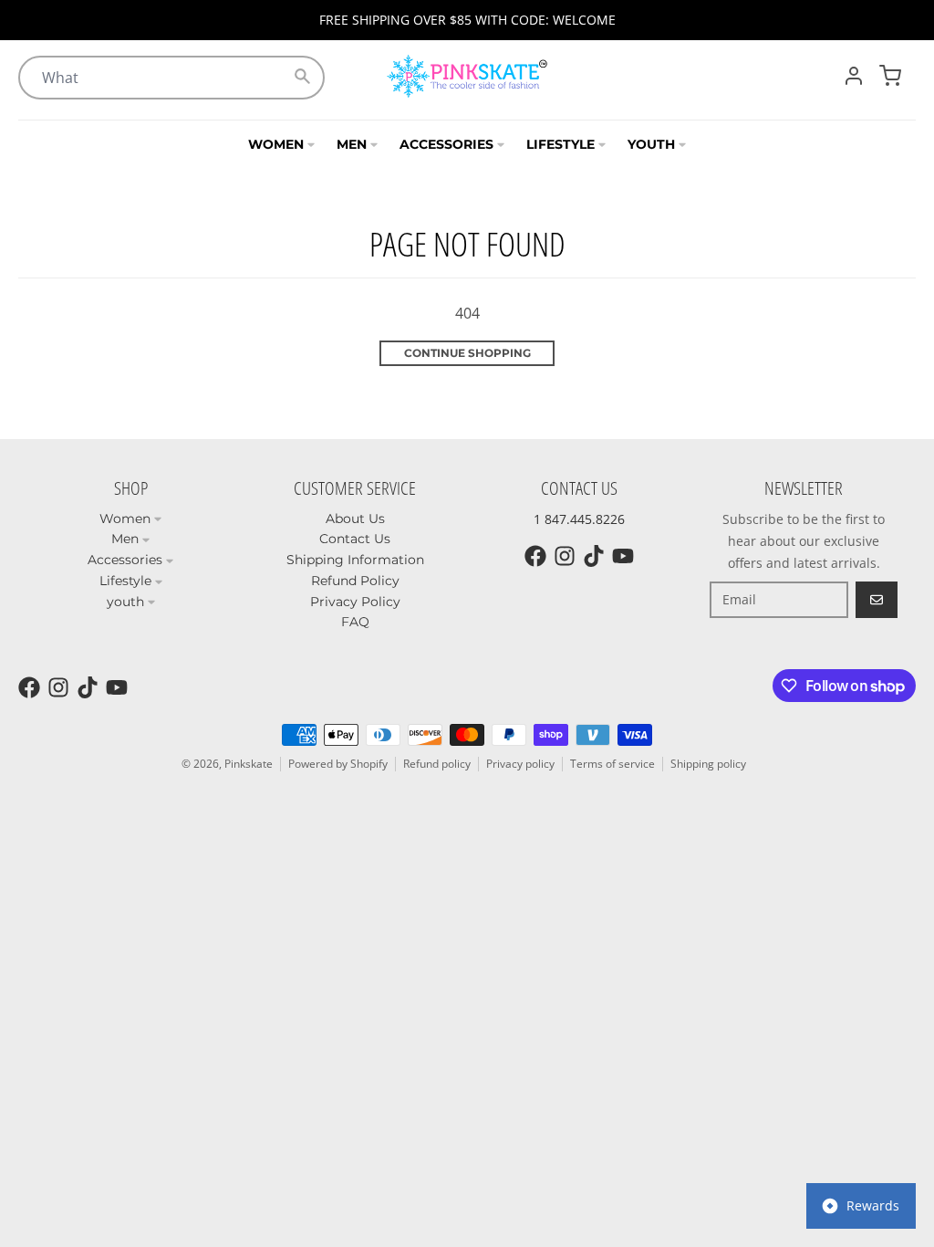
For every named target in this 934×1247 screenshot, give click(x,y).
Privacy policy (520, 763)
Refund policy (437, 763)
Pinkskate (248, 763)
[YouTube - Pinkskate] (623, 556)
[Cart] (890, 76)
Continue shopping (467, 353)
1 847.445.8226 (579, 519)
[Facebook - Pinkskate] (535, 556)
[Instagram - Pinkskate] (565, 556)
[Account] (854, 76)
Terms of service (612, 763)
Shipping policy (708, 763)
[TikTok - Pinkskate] (594, 556)
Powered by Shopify (338, 763)
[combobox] (171, 78)
